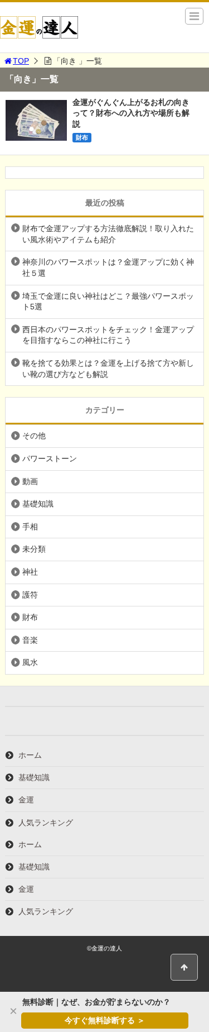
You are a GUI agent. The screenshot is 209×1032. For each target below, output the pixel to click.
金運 (26, 799)
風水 (30, 662)
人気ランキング (45, 822)
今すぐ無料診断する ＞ (105, 1020)
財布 (82, 137)
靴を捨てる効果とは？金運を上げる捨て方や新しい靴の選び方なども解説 (108, 369)
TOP (21, 60)
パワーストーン (49, 458)
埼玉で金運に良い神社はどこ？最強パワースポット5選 (108, 302)
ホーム (30, 755)
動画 (30, 481)
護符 (30, 594)
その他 (34, 435)
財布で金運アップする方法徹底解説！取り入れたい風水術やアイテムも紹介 (108, 234)
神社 (30, 571)
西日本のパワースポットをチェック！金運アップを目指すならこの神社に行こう (108, 335)
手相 (30, 526)
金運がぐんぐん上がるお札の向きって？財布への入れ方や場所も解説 (130, 113)
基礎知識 (38, 503)
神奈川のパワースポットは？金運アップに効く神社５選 (108, 267)
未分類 (34, 548)
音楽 (30, 640)
